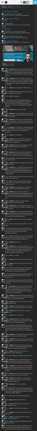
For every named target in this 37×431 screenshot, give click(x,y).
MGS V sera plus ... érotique (11, 18)
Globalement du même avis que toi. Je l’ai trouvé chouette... (18, 24)
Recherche (21, 2)
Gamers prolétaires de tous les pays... (14, 36)
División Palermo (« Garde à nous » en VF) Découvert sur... (17, 42)
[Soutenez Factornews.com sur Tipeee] (18, 61)
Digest (22, 6)
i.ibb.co (12, 237)
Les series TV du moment (11, 41)
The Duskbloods (9, 23)
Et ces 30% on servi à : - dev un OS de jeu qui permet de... (17, 15)
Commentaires (10, 11)
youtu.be (18, 102)
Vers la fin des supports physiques (13, 14)
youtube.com (27, 87)
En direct (9, 6)
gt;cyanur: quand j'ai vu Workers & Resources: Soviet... (16, 37)
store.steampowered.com (11, 418)
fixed (6, 20)
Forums (6, 29)
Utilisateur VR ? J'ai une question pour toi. (15, 31)
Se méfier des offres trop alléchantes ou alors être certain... (18, 32)
